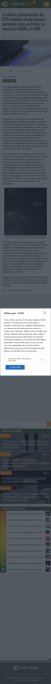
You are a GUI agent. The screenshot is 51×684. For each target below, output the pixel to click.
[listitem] (25, 359)
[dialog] (25, 342)
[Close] (45, 313)
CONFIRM (15, 367)
